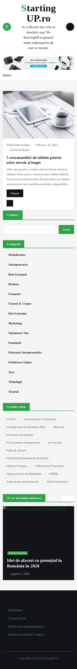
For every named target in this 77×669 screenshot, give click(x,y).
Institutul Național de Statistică (28, 458)
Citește (14, 193)
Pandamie (14, 342)
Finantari (14, 294)
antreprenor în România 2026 (26, 427)
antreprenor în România (40, 419)
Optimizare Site (18, 333)
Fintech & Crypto (19, 303)
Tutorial (13, 391)
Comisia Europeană (20, 435)
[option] (38, 543)
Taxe (11, 372)
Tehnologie (15, 381)
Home (7, 75)
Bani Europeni (17, 274)
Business (13, 284)
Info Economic (17, 313)
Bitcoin (59, 427)
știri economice (58, 481)
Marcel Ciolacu (18, 466)
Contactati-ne (17, 618)
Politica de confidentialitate (26, 626)
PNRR (54, 474)
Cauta (66, 229)
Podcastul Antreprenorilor (25, 352)
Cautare (12, 215)
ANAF (12, 419)
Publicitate (15, 610)
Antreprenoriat (18, 264)
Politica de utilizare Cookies (26, 634)
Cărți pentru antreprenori (24, 442)
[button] (65, 499)
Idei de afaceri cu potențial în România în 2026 (34, 563)
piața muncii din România (24, 474)
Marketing (15, 323)
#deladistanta (16, 254)
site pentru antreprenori (23, 481)
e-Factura (55, 442)
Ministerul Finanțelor (50, 466)
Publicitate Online (18, 145)
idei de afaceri (17, 450)
